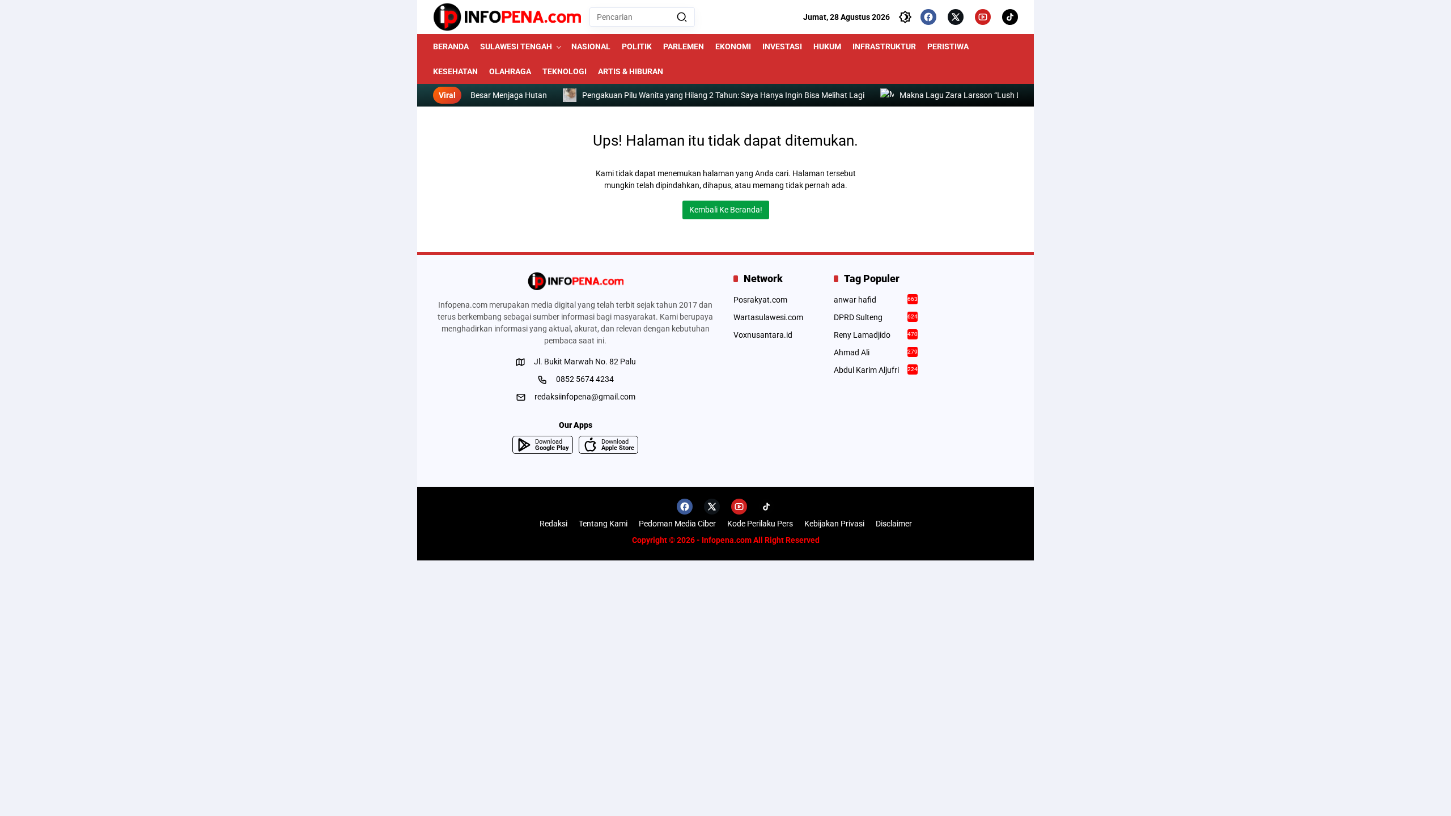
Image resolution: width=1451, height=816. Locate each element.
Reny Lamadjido (876, 334)
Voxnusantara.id (762, 334)
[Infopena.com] (507, 17)
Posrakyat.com (760, 299)
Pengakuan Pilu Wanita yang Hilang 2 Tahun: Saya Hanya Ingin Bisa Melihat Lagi (702, 95)
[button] (682, 17)
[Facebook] (928, 17)
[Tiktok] (1010, 17)
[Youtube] (983, 17)
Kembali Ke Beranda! (725, 209)
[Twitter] (956, 17)
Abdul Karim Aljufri (876, 370)
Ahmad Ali (876, 352)
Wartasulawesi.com (768, 317)
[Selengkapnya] (575, 281)
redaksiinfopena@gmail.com (584, 396)
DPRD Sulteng (876, 317)
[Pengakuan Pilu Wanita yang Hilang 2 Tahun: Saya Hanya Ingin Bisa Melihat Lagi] (548, 95)
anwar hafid (876, 299)
